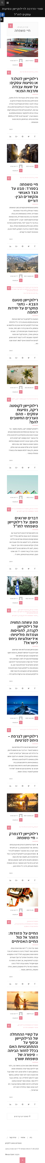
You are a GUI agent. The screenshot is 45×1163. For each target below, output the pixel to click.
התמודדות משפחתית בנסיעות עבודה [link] (26, 924)
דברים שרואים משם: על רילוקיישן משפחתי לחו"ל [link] (23, 522)
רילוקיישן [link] (12, 399)
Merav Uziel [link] (9, 1154)
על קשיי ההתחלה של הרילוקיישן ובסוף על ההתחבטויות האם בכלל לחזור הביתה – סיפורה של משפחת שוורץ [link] (23, 1046)
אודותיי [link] (23, 1137)
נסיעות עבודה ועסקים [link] (31, 926)
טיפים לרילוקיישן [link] (23, 609)
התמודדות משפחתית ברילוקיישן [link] (19, 287)
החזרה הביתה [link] (34, 508)
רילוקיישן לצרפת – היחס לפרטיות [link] (23, 738)
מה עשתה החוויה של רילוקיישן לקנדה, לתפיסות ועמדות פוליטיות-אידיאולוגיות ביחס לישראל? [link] (23, 632)
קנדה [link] (20, 615)
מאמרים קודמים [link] (21, 1116)
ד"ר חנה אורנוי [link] (14, 60)
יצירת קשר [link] (12, 1137)
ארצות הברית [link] (34, 287)
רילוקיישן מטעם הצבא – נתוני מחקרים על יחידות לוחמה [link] (23, 306)
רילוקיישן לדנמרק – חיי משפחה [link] (23, 835)
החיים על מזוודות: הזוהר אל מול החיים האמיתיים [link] (23, 937)
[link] (7, 3)
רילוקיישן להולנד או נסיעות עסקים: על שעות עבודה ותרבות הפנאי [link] (23, 84)
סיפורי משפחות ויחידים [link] (30, 511)
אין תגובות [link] (15, 65)
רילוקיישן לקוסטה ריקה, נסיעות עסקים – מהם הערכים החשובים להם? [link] (24, 413)
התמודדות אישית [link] (32, 921)
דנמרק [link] (36, 827)
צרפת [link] (22, 729)
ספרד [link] (36, 177)
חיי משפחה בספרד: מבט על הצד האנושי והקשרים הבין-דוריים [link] (25, 192)
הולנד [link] (36, 72)
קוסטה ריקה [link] (20, 399)
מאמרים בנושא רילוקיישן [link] (13, 1143)
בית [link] (31, 1137)
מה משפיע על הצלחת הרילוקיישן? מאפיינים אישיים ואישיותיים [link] (24, 290)
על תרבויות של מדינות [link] (27, 72)
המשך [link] (11, 129)
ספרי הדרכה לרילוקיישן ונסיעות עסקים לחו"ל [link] (22, 11)
